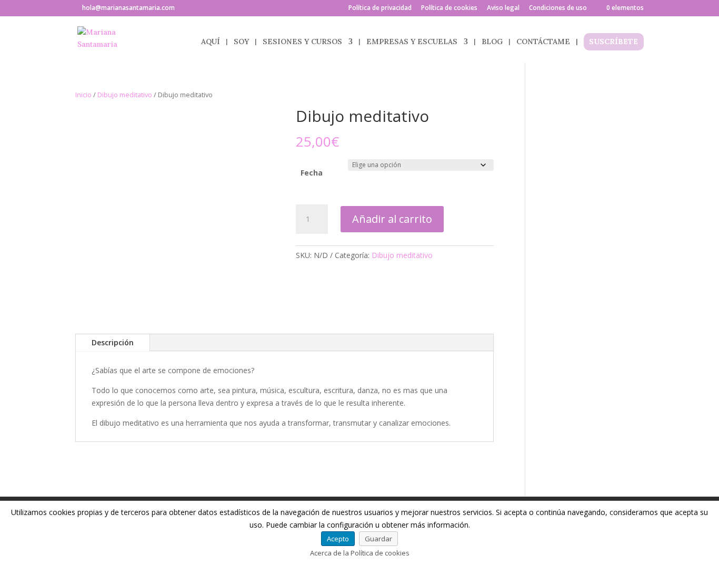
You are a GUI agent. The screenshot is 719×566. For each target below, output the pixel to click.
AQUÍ (210, 42)
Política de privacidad (380, 8)
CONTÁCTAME (543, 42)
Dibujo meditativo (124, 94)
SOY (241, 42)
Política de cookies (449, 8)
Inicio (83, 94)
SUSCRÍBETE (613, 42)
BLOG (492, 42)
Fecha (312, 173)
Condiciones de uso (558, 8)
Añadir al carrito (392, 219)
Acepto (338, 538)
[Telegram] (199, 8)
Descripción (113, 342)
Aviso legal (503, 8)
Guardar (378, 538)
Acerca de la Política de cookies (360, 553)
